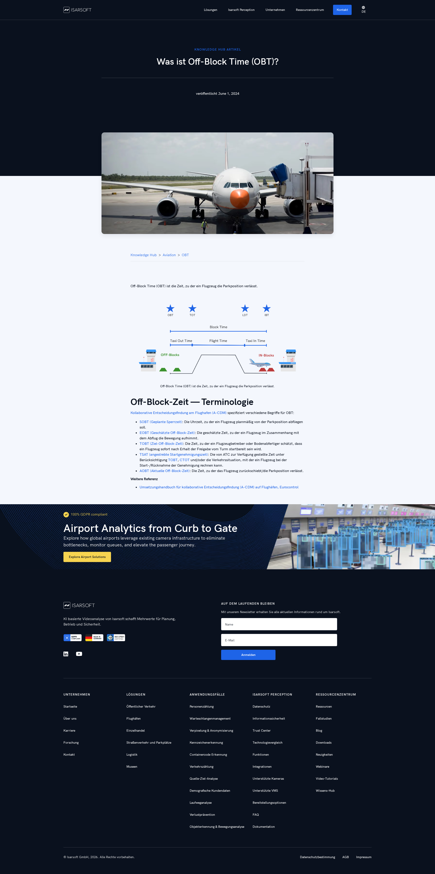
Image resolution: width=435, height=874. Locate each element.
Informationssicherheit (269, 718)
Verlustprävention (202, 815)
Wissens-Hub (325, 791)
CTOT (185, 460)
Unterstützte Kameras (268, 779)
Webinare (322, 766)
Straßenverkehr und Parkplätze (148, 742)
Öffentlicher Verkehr (141, 706)
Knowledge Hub (143, 255)
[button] (210, 10)
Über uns (69, 718)
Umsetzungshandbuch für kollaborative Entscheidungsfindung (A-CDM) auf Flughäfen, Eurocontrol (219, 487)
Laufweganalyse (201, 803)
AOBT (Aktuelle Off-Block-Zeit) (165, 470)
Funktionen (261, 754)
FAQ (256, 815)
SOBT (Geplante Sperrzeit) (161, 421)
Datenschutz (261, 706)
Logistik (132, 754)
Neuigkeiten (324, 754)
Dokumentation (264, 827)
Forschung (71, 742)
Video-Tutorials (327, 779)
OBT (185, 255)
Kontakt (342, 10)
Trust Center (262, 730)
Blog (319, 730)
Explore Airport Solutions (87, 557)
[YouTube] (79, 654)
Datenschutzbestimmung (317, 857)
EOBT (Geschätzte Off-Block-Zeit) (167, 432)
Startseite (70, 706)
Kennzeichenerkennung (206, 742)
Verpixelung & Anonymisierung (211, 730)
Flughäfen (133, 718)
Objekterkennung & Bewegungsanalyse (217, 827)
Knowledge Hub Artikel (217, 49)
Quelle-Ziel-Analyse (204, 779)
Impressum (364, 857)
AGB (345, 857)
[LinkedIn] (66, 654)
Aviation (169, 255)
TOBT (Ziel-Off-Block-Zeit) (161, 443)
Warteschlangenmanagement (210, 718)
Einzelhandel (135, 730)
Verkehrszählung (201, 766)
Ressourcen (324, 706)
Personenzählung (202, 706)
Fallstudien (324, 718)
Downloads (323, 742)
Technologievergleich (268, 742)
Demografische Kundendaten (210, 791)
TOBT (173, 460)
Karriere (69, 730)
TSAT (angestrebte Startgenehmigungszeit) (174, 454)
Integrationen (262, 766)
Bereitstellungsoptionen (269, 803)
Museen (131, 766)
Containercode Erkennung (208, 754)
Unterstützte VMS (265, 791)
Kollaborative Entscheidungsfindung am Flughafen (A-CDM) (178, 412)
